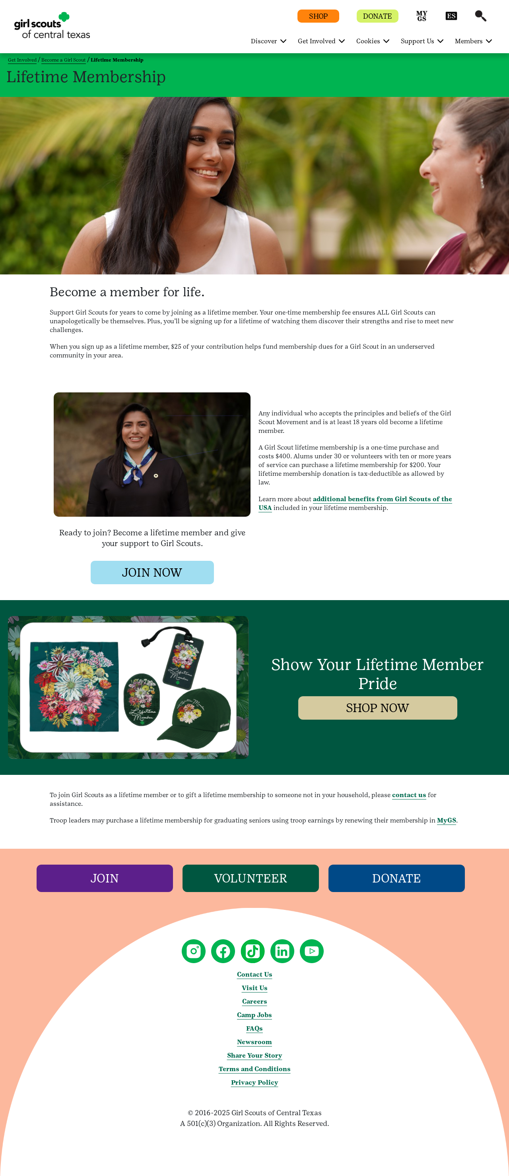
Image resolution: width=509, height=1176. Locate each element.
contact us (409, 795)
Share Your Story (254, 1055)
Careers (254, 1001)
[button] (422, 19)
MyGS (446, 820)
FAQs (254, 1028)
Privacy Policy (254, 1082)
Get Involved (22, 60)
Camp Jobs (254, 1015)
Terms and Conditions (255, 1069)
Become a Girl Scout (63, 60)
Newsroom (254, 1042)
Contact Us (254, 974)
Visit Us (255, 988)
